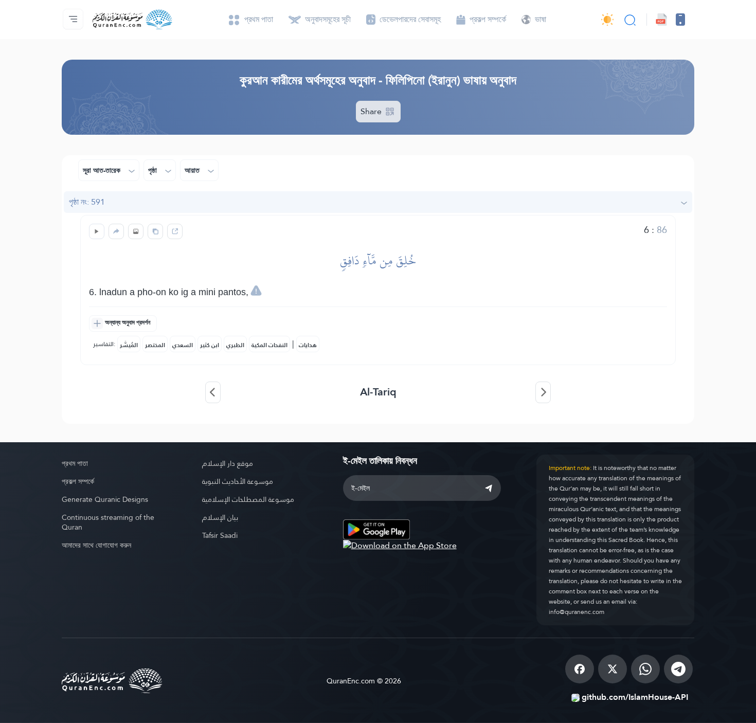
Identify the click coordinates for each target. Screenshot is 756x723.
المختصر (155, 345)
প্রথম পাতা (75, 463)
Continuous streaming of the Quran (108, 522)
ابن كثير (209, 345)
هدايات (308, 345)
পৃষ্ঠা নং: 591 (87, 201)
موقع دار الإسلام (227, 463)
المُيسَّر (129, 345)
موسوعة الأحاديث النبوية (237, 481)
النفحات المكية (269, 345)
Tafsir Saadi (220, 535)
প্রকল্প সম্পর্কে (78, 481)
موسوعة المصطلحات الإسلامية (248, 499)
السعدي (182, 345)
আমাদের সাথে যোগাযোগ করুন (96, 545)
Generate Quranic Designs (105, 499)
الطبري (235, 345)
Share (372, 111)
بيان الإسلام (220, 517)
